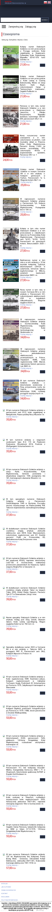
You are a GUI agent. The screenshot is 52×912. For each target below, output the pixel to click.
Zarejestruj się (15, 26)
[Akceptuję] (40, 910)
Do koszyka (42, 65)
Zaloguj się (30, 26)
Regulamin (5, 897)
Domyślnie (12, 40)
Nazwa (20, 40)
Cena (26, 40)
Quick (27, 9)
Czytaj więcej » (26, 62)
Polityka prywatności (9, 900)
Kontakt (4, 893)
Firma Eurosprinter (8, 890)
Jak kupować (6, 887)
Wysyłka (4, 884)
